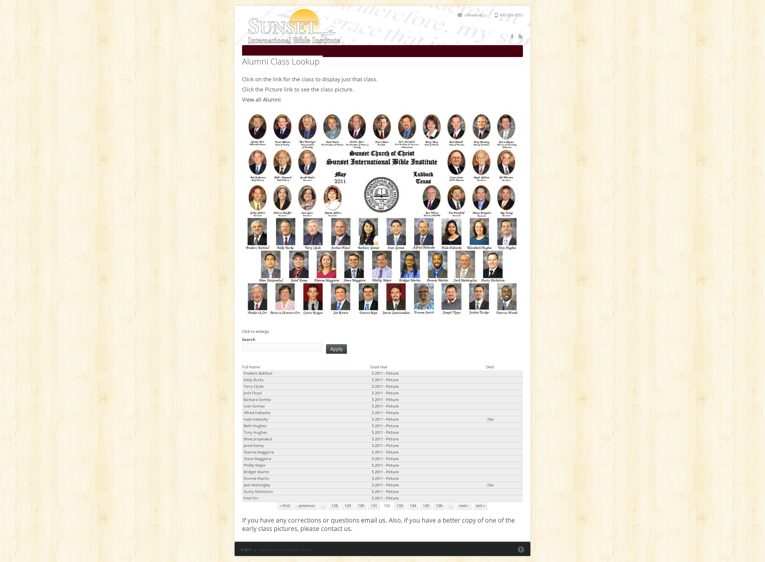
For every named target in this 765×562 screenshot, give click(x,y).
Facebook (512, 36)
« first (285, 505)
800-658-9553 (511, 15)
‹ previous (306, 505)
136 (439, 505)
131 (374, 505)
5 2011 (377, 373)
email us (373, 520)
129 (348, 505)
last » (480, 505)
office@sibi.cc (475, 15)
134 (413, 505)
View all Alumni (261, 99)
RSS (520, 36)
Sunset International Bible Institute (285, 549)
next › (464, 505)
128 (334, 505)
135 (426, 505)
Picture (392, 373)
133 (400, 505)
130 (361, 505)
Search (248, 339)
